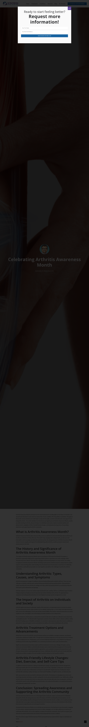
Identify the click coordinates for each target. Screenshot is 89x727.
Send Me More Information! (44, 35)
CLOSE (69, 8)
